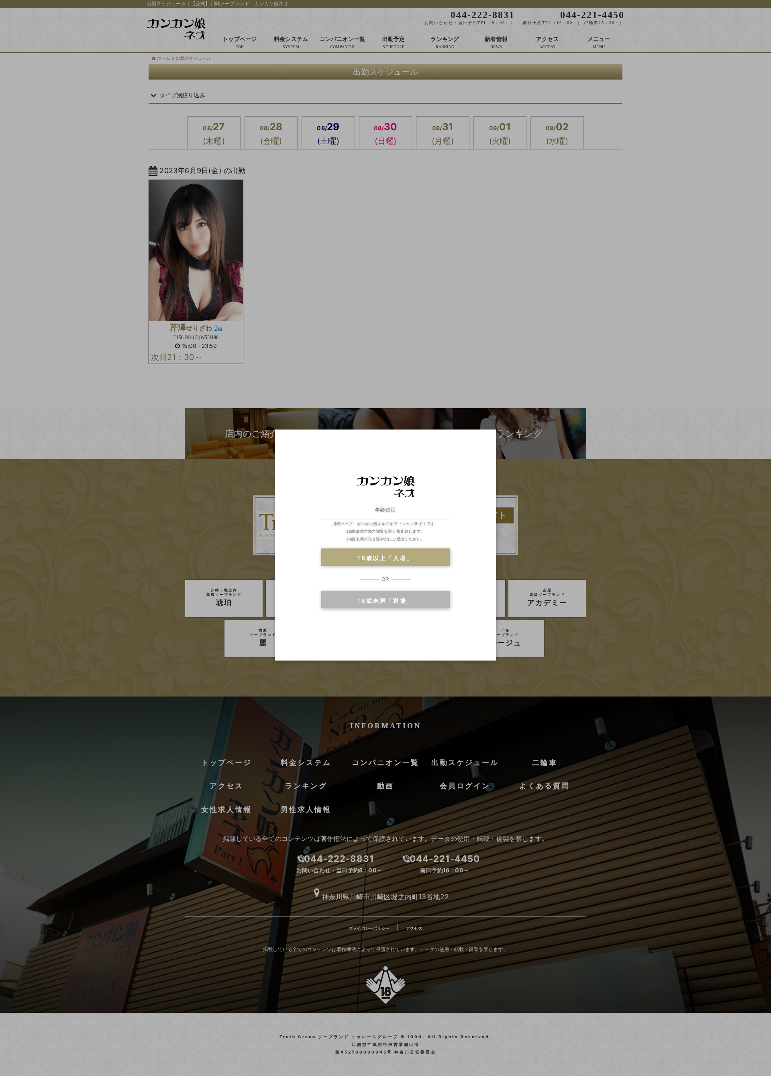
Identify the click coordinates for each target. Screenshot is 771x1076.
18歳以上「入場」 (385, 557)
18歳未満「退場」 (385, 600)
